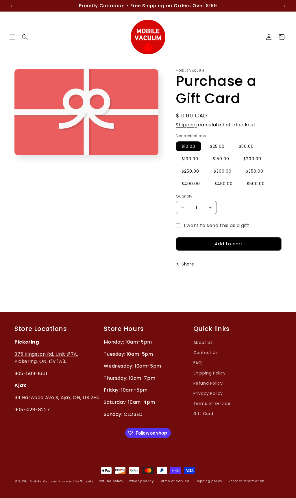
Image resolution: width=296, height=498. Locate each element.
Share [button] (188, 264)
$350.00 (254, 171)
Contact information (245, 481)
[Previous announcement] (11, 5)
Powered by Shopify (75, 481)
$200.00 (252, 159)
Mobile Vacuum (44, 481)
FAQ (197, 363)
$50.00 (246, 146)
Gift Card (203, 413)
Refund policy (111, 481)
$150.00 (221, 159)
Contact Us (205, 352)
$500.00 (256, 184)
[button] (12, 37)
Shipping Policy (209, 373)
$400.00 (191, 184)
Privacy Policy (208, 393)
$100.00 (190, 159)
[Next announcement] (284, 5)
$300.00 (223, 171)
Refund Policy (208, 383)
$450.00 (223, 184)
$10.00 (188, 146)
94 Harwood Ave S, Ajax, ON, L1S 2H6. (57, 397)
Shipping (186, 124)
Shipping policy (208, 481)
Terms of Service (212, 403)
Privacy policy (141, 481)
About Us (203, 342)
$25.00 (217, 146)
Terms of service (174, 481)
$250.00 (190, 171)
